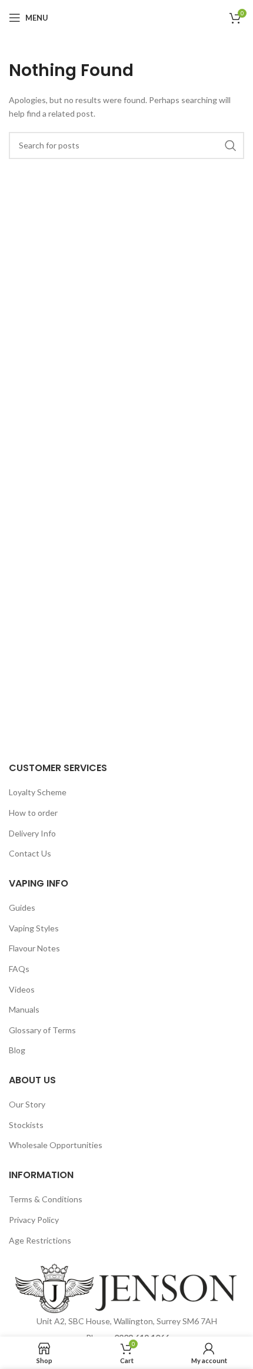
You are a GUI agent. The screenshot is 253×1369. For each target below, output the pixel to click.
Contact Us (30, 853)
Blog (17, 1050)
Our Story (27, 1104)
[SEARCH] (230, 145)
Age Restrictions (40, 1240)
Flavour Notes (34, 948)
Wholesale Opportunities (55, 1145)
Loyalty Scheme (37, 792)
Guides (22, 907)
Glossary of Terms (42, 1030)
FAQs (19, 969)
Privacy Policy (34, 1220)
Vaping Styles (34, 928)
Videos (22, 989)
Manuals (24, 1009)
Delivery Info (32, 833)
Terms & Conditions (45, 1199)
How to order (33, 813)
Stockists (26, 1125)
